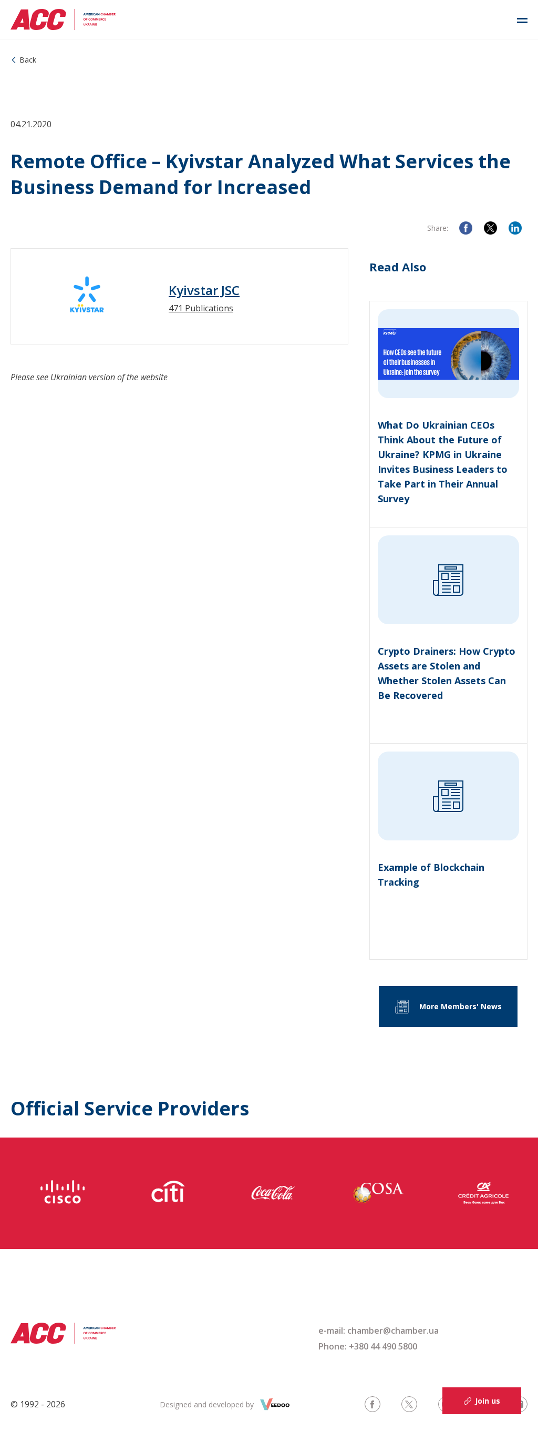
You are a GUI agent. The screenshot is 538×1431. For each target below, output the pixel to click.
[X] (490, 228)
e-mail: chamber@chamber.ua (378, 1330)
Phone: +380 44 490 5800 (367, 1346)
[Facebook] (465, 228)
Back (27, 60)
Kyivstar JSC (204, 290)
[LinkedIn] (515, 228)
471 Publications (201, 308)
